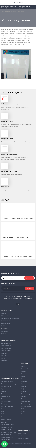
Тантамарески (4, 331)
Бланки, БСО (24, 369)
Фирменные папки (5, 409)
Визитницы (4, 422)
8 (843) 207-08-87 (17, 2)
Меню (33, 2)
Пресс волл (4, 353)
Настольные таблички (6, 429)
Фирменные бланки (26, 413)
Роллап (3, 358)
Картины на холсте (6, 348)
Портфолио (21, 11)
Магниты (3, 391)
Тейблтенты (24, 409)
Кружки (3, 389)
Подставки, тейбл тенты (7, 437)
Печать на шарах (5, 396)
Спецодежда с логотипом (7, 404)
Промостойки (4, 355)
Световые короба (5, 323)
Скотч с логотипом (6, 401)
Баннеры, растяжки (6, 343)
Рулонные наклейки (26, 406)
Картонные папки (25, 384)
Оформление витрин (6, 350)
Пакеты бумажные (25, 399)
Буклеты (23, 374)
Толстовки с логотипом (7, 406)
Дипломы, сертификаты (27, 379)
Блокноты (23, 371)
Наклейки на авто (22, 436)
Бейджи (23, 366)
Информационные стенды (7, 424)
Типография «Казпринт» (9, 11)
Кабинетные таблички (6, 427)
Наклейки (23, 396)
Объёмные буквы (5, 315)
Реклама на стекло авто (24, 438)
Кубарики (23, 391)
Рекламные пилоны (6, 320)
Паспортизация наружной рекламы (10, 318)
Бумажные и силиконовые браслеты (10, 384)
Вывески (3, 313)
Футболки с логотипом (7, 413)
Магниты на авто (22, 433)
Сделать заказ (29, 278)
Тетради (23, 411)
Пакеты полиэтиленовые (7, 394)
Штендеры (4, 360)
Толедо (3, 325)
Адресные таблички (6, 419)
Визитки (23, 376)
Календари (24, 381)
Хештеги (3, 333)
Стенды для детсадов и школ (8, 432)
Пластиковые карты (26, 404)
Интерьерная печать (6, 345)
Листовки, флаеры (26, 394)
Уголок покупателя (6, 434)
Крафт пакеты (24, 389)
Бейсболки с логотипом (7, 381)
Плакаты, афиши (25, 401)
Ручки (2, 399)
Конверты (23, 386)
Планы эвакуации (5, 439)
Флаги (2, 411)
